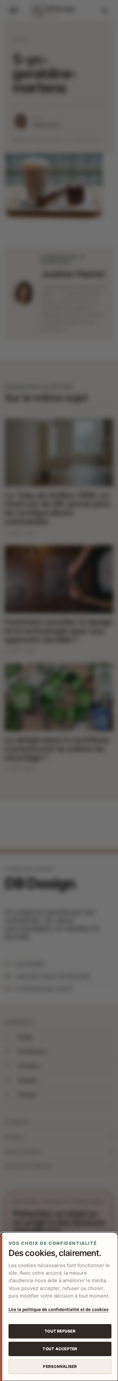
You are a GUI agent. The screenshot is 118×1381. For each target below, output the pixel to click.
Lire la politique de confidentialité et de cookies (58, 1309)
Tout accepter (60, 1348)
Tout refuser (60, 1331)
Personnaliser (60, 1366)
